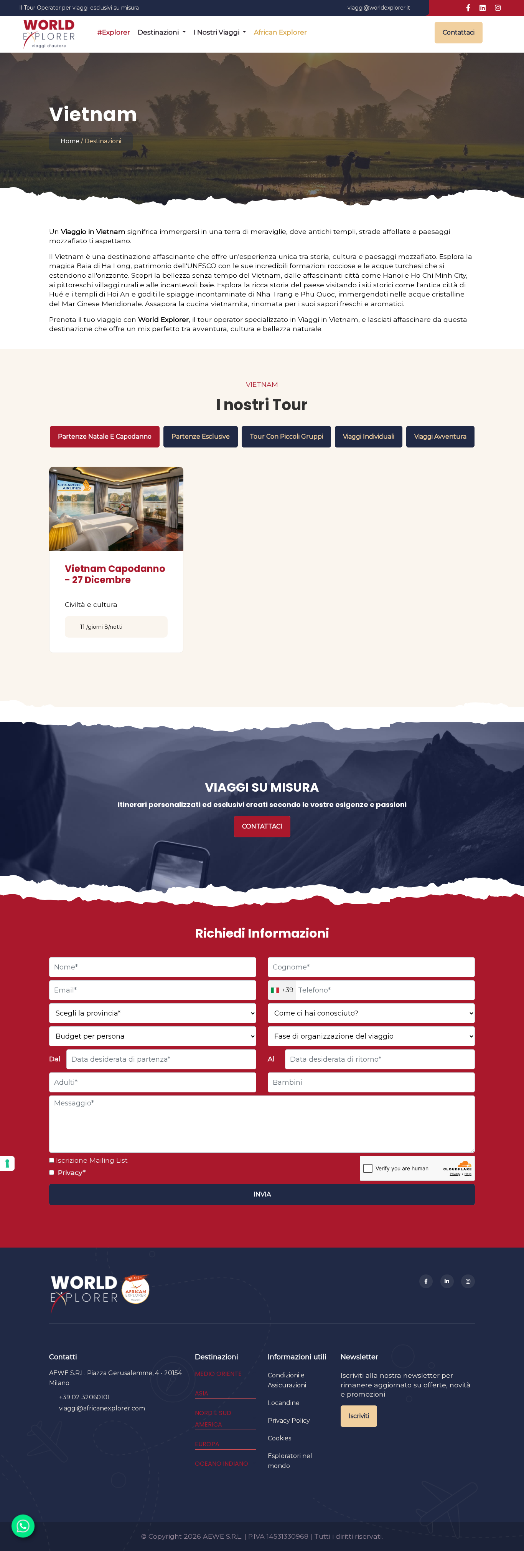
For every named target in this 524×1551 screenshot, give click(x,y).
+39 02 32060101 (84, 1397)
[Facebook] (426, 1281)
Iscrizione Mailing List (91, 1160)
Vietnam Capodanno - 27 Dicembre (115, 574)
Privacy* (71, 1172)
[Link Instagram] (498, 8)
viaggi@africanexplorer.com (102, 1408)
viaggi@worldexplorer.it (379, 7)
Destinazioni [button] (159, 32)
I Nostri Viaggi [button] (217, 32)
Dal (55, 1059)
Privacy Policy (289, 1420)
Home (70, 141)
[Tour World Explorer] (48, 33)
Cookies (279, 1438)
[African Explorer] (135, 1294)
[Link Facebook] (468, 8)
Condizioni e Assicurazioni (287, 1380)
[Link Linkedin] (483, 8)
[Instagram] (468, 1281)
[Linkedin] (447, 1281)
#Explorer (113, 32)
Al (271, 1059)
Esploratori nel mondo (290, 1461)
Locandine (284, 1403)
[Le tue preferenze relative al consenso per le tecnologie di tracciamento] (7, 1163)
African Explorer (280, 32)
